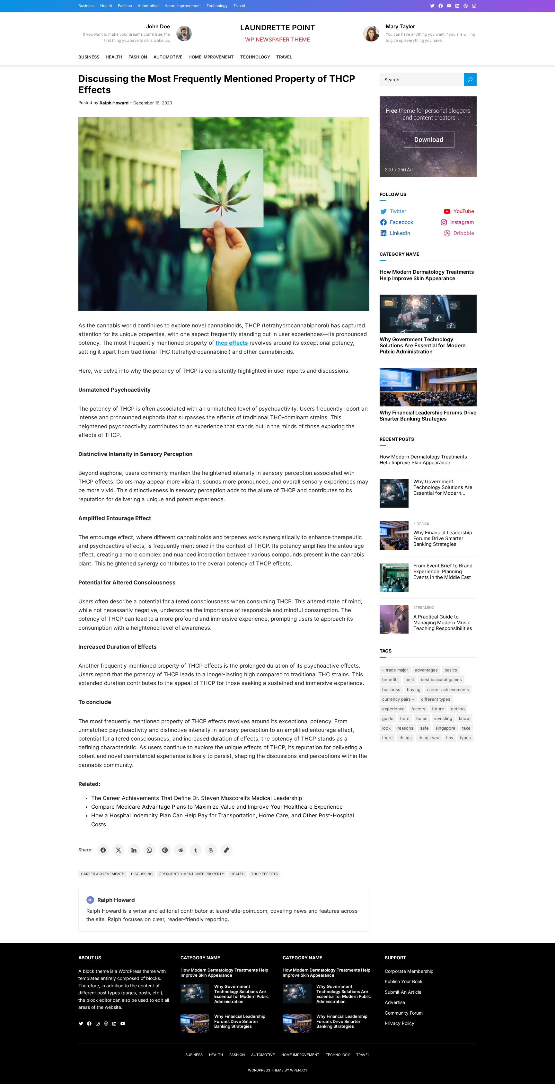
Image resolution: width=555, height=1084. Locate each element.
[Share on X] (118, 850)
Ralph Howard (114, 102)
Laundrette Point (277, 27)
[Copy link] (226, 850)
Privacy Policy (399, 1023)
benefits (390, 679)
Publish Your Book (404, 981)
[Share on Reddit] (180, 850)
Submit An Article (403, 992)
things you (428, 737)
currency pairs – (398, 699)
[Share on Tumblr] (195, 850)
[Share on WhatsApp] (149, 850)
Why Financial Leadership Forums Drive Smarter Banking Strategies (428, 416)
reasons (405, 728)
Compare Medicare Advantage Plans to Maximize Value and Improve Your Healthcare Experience (217, 807)
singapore (445, 728)
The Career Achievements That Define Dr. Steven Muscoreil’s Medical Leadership (196, 798)
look (386, 728)
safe (424, 728)
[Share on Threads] (211, 850)
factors (418, 708)
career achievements (102, 874)
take (466, 728)
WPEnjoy (298, 1070)
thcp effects (264, 874)
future (438, 708)
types (465, 737)
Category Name (399, 254)
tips (449, 737)
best (409, 679)
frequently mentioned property (191, 874)
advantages (426, 669)
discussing (142, 874)
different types (435, 699)
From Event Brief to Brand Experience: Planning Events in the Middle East (442, 571)
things (406, 737)
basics (451, 669)
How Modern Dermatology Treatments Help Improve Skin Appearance (427, 275)
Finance (421, 523)
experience (393, 708)
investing (443, 718)
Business (391, 689)
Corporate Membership (409, 971)
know (464, 718)
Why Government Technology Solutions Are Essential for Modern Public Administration (423, 345)
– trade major (395, 669)
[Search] (470, 79)
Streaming (423, 607)
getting (458, 708)
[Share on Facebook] (103, 850)
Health (237, 874)
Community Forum (404, 1013)
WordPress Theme (266, 1070)
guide (387, 718)
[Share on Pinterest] (165, 850)
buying (413, 689)
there (387, 737)
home (421, 718)
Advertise (395, 1002)
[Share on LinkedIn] (134, 850)
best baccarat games (441, 679)
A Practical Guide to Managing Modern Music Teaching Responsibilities (442, 622)
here (405, 718)
